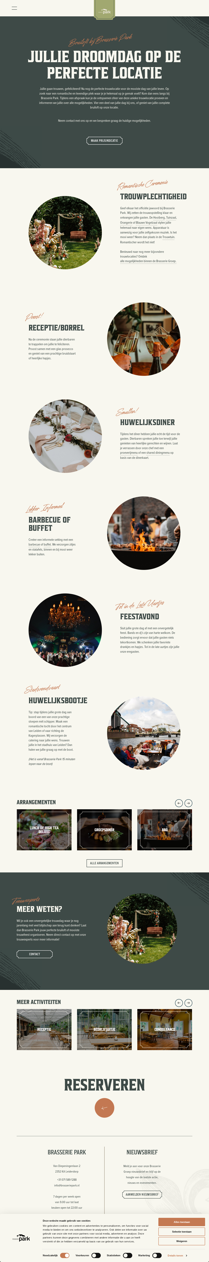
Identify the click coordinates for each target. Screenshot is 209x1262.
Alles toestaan (182, 1222)
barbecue (34, 544)
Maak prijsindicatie (104, 140)
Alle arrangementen (104, 863)
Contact (34, 954)
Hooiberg (159, 217)
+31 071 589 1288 (67, 1179)
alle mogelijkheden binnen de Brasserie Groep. (148, 261)
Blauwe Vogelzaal (146, 222)
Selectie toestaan (182, 1231)
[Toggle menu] (14, 8)
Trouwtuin (168, 237)
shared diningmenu (158, 452)
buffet (47, 544)
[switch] (96, 1255)
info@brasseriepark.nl (67, 1185)
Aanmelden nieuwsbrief (142, 1194)
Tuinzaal (171, 217)
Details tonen (175, 1255)
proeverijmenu (129, 452)
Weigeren (181, 1241)
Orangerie (126, 222)
